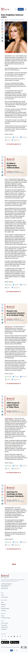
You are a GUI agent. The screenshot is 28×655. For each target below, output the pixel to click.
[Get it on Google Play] (14, 642)
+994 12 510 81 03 (4, 586)
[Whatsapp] (2, 636)
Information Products (5, 617)
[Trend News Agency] (5, 576)
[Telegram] (14, 636)
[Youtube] (11, 636)
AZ (14, 650)
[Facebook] (5, 636)
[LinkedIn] (17, 636)
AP (6, 179)
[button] (2, 23)
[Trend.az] (5, 9)
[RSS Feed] (20, 636)
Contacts (3, 606)
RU (16, 650)
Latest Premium (4, 597)
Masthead (3, 604)
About (2, 602)
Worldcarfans (9, 418)
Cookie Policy (4, 629)
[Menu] (25, 9)
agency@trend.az (4, 588)
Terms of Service (4, 623)
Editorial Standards (5, 608)
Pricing (2, 615)
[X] (8, 636)
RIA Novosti (8, 326)
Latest (2, 595)
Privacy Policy (4, 625)
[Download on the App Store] (5, 642)
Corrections (3, 610)
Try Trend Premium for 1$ (13, 144)
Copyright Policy (4, 627)
